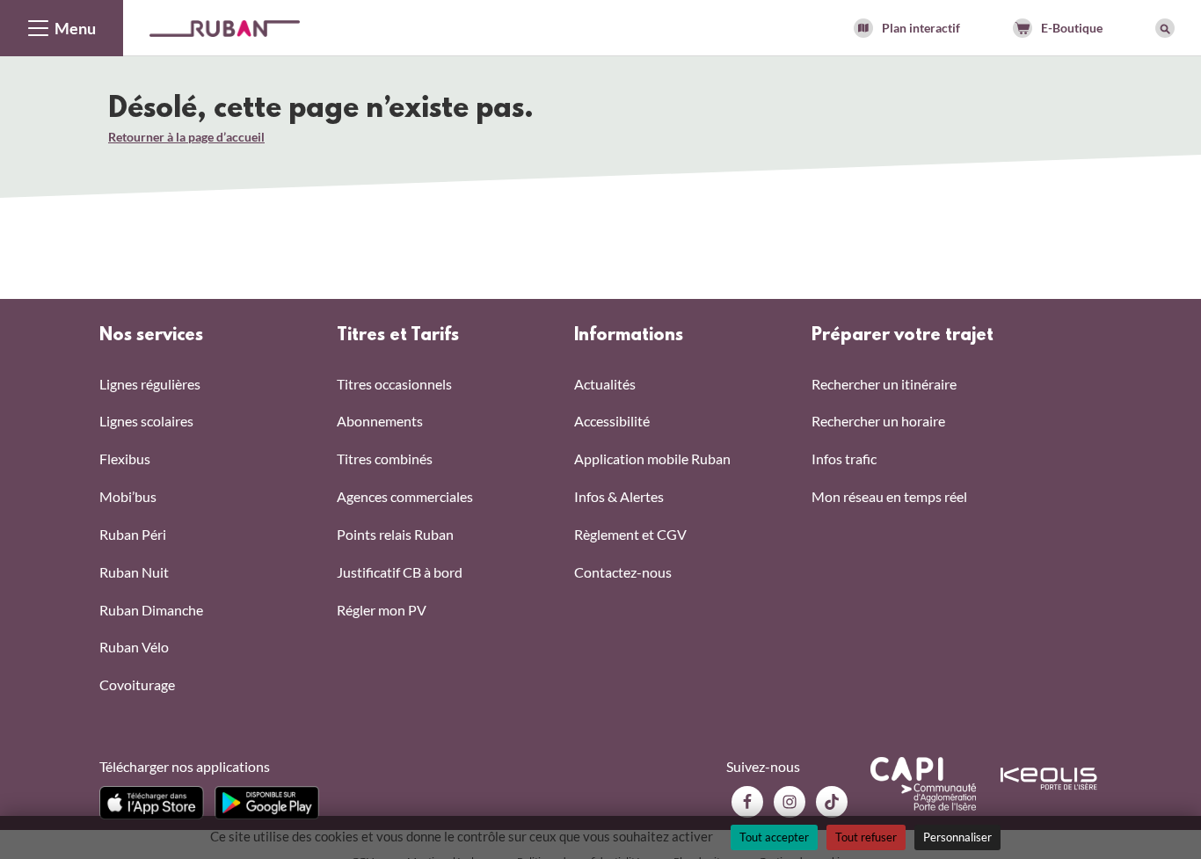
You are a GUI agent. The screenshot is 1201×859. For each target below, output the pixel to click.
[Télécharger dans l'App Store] (151, 802)
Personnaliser (957, 837)
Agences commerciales (405, 496)
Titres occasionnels (394, 383)
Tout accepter (774, 837)
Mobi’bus (127, 496)
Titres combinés (385, 458)
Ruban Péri (132, 534)
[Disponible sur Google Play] (267, 802)
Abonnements (380, 420)
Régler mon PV (381, 609)
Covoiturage (137, 684)
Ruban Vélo (134, 646)
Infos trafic (844, 458)
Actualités (605, 383)
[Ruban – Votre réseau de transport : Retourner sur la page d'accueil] (224, 26)
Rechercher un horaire (878, 420)
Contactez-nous (623, 572)
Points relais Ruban (395, 534)
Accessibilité (612, 420)
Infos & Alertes (619, 496)
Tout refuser (866, 837)
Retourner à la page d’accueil (186, 136)
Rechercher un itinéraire (884, 383)
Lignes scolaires (146, 420)
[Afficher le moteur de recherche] (1165, 28)
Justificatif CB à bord (399, 572)
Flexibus (124, 458)
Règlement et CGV (630, 534)
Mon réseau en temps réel (889, 496)
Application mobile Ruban (652, 458)
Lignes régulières (149, 383)
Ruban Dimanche (151, 609)
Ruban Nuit (134, 572)
